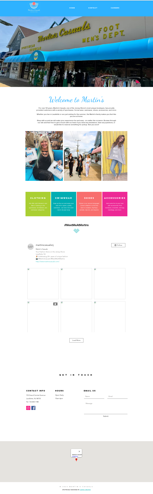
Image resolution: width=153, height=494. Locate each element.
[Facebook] (33, 408)
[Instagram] (28, 408)
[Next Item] (124, 156)
